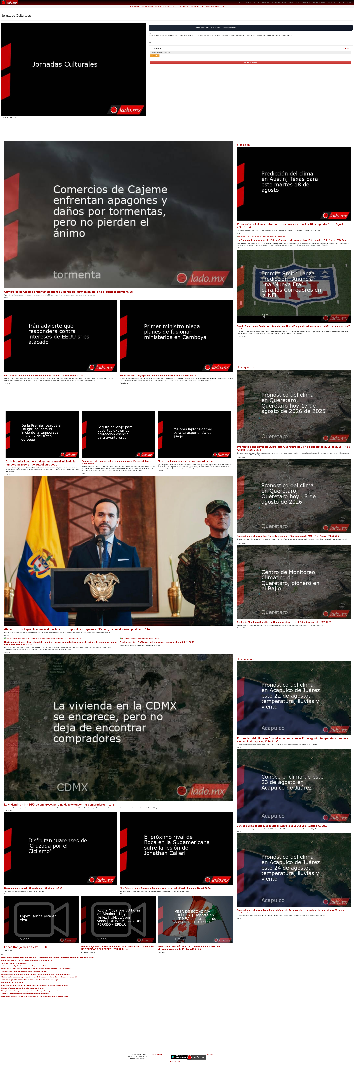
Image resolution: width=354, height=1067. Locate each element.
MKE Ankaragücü (135, 6)
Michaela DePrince (147, 6)
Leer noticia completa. (250, 63)
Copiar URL (154, 56)
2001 (191, 6)
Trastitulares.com (175, 1061)
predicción (243, 145)
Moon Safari (170, 6)
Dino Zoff (163, 6)
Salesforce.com (198, 6)
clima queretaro (246, 367)
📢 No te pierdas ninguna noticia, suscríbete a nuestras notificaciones (215, 27)
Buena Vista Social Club (212, 6)
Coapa (157, 6)
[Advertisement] (59, 398)
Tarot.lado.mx (209, 1054)
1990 (222, 6)
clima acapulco (246, 659)
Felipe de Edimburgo (182, 6)
